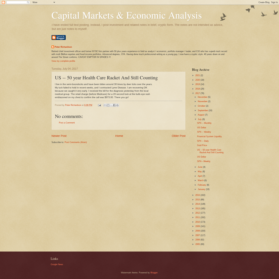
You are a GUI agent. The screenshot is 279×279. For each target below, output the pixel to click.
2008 (198, 231)
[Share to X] (111, 105)
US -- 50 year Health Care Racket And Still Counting (210, 151)
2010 (198, 222)
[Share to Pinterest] (117, 105)
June (200, 167)
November (203, 101)
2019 (198, 84)
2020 (198, 80)
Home (119, 135)
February (202, 185)
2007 (198, 235)
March (201, 180)
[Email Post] (99, 105)
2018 (198, 89)
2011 (198, 217)
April (200, 176)
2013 (198, 208)
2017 (198, 93)
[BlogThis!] (108, 105)
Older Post (179, 135)
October (202, 106)
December (203, 97)
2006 (198, 239)
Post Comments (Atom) (76, 142)
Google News (57, 264)
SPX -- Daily (203, 141)
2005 (198, 244)
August (201, 115)
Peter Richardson (63, 47)
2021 (198, 75)
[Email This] (105, 105)
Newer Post (59, 135)
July (200, 119)
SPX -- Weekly (204, 132)
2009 (198, 226)
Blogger (153, 272)
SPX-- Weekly (203, 161)
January (202, 189)
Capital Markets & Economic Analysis (127, 14)
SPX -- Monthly (204, 123)
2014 (198, 204)
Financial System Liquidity (209, 136)
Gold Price (202, 145)
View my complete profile (63, 61)
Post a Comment (67, 122)
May (200, 171)
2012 (198, 213)
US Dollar (201, 127)
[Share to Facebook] (114, 105)
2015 (198, 199)
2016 (198, 195)
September (203, 110)
